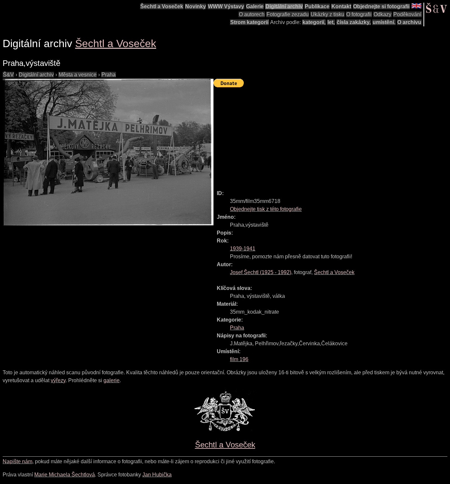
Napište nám (17, 461)
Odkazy (382, 14)
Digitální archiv (284, 6)
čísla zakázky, (354, 22)
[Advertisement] (331, 136)
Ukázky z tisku (327, 14)
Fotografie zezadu (288, 14)
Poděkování (407, 14)
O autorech (252, 14)
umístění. (384, 22)
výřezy (58, 380)
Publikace (317, 6)
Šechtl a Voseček (161, 6)
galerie (111, 380)
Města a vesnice (78, 74)
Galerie (255, 6)
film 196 (239, 359)
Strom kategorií (249, 22)
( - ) (260, 272)
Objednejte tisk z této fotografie (266, 209)
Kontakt (341, 6)
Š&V (8, 74)
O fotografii (359, 14)
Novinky (195, 6)
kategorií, (313, 22)
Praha (108, 74)
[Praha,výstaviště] (108, 152)
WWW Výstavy (226, 6)
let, (331, 22)
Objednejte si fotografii (381, 6)
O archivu (409, 22)
